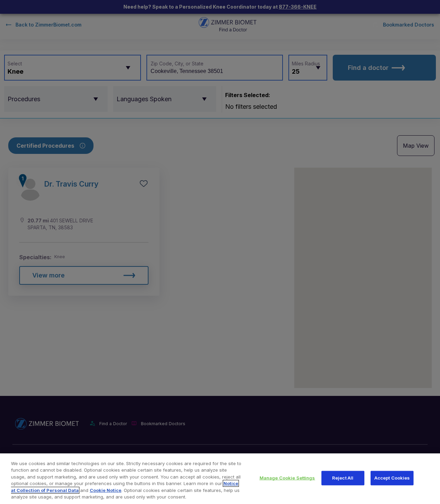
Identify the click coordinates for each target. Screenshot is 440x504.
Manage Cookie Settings (287, 478)
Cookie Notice (105, 490)
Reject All (342, 478)
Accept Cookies (392, 478)
